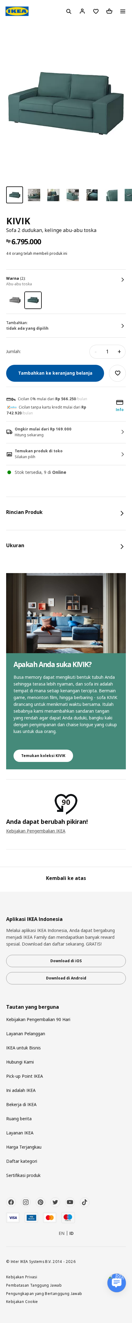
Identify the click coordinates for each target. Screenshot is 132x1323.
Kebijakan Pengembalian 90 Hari (38, 1019)
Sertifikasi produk (23, 1175)
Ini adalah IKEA (21, 1090)
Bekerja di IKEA (21, 1104)
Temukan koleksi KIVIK (43, 755)
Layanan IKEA (19, 1133)
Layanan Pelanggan (25, 1033)
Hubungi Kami (20, 1062)
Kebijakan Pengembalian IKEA (35, 831)
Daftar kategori (21, 1161)
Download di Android (66, 978)
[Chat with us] (116, 1283)
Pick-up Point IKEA (24, 1076)
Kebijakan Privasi (21, 1276)
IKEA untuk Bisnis (23, 1048)
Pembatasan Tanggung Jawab (34, 1285)
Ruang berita (19, 1118)
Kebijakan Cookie (22, 1301)
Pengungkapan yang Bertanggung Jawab (44, 1293)
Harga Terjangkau (23, 1147)
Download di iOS (66, 960)
